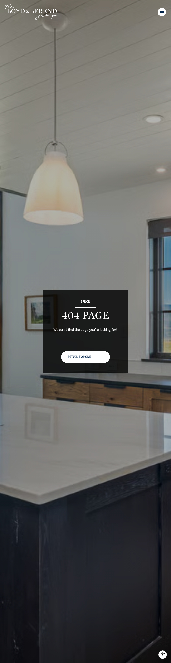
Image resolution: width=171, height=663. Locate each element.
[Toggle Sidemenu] (162, 12)
